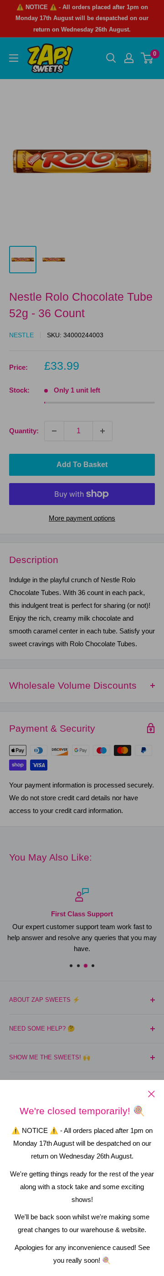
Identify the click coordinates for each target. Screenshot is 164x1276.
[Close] (151, 1093)
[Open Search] (111, 58)
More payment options (82, 518)
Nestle (21, 335)
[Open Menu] (13, 58)
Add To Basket (82, 464)
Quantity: (24, 431)
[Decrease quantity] (54, 431)
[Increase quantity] (102, 431)
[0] (147, 58)
